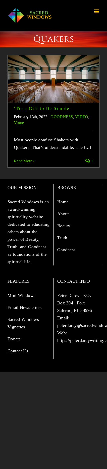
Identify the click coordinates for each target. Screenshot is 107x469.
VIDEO (81, 117)
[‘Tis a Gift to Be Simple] (53, 79)
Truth (63, 237)
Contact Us (17, 350)
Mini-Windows (21, 295)
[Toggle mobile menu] (97, 11)
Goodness (67, 249)
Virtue (19, 123)
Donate (14, 338)
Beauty (64, 225)
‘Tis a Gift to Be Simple (41, 108)
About (63, 213)
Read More (23, 161)
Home (63, 201)
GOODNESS (62, 117)
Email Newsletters (25, 307)
